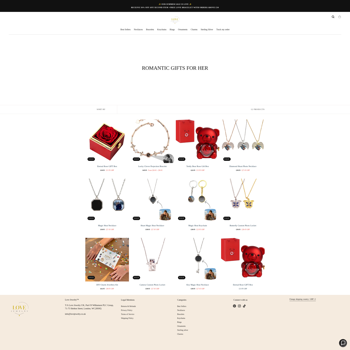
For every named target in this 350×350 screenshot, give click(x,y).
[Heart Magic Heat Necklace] (152, 200)
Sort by (101, 109)
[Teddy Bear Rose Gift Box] (197, 141)
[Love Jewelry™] (20, 309)
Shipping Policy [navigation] (127, 318)
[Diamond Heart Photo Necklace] (243, 141)
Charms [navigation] (180, 334)
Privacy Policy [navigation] (126, 310)
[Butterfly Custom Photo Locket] (243, 200)
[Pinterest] (234, 305)
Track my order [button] (223, 29)
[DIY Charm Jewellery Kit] (107, 259)
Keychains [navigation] (181, 318)
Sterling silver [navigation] (182, 330)
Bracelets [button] (150, 29)
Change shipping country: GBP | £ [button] (302, 299)
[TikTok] (244, 305)
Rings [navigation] (179, 322)
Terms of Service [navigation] (127, 314)
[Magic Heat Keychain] (197, 200)
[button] (333, 16)
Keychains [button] (161, 29)
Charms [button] (194, 29)
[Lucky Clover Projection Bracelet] (152, 141)
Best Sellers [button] (125, 29)
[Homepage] (175, 20)
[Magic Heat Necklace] (107, 200)
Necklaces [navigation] (181, 310)
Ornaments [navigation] (181, 326)
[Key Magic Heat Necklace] (197, 259)
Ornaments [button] (182, 29)
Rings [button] (172, 29)
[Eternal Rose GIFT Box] (107, 141)
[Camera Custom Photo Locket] (152, 259)
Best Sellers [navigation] (181, 306)
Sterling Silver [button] (207, 29)
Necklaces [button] (138, 29)
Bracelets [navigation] (180, 314)
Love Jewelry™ (72, 300)
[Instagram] (239, 305)
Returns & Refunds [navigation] (128, 306)
